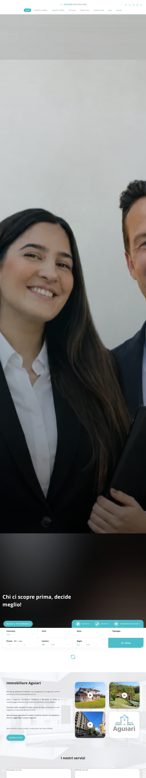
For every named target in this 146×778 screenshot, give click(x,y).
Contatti (119, 10)
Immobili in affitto (58, 10)
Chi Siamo (72, 10)
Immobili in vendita (40, 10)
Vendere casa (84, 10)
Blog (110, 10)
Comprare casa (99, 10)
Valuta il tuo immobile (18, 624)
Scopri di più (15, 737)
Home (27, 10)
